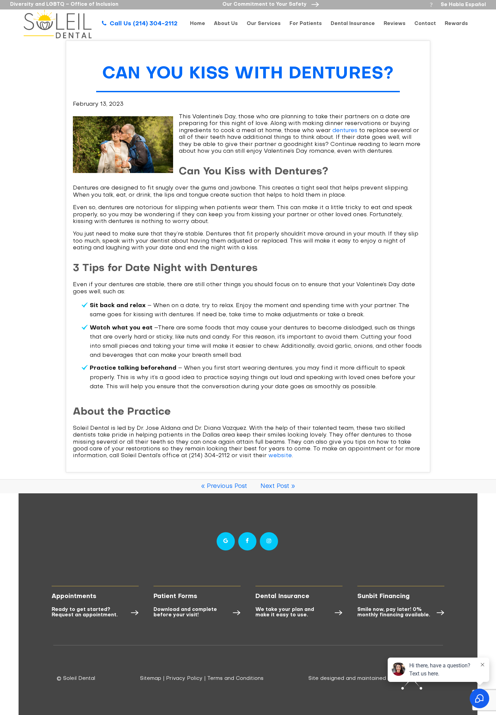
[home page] (58, 24)
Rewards (456, 24)
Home (197, 24)
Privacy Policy (184, 678)
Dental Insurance (353, 24)
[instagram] (269, 541)
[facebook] (247, 541)
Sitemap (150, 678)
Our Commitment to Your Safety (265, 4)
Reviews (395, 24)
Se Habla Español (458, 5)
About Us (226, 24)
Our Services (264, 24)
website (280, 456)
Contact (425, 24)
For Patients (306, 24)
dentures (344, 130)
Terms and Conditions (235, 678)
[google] (226, 541)
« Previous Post (224, 486)
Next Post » (277, 486)
